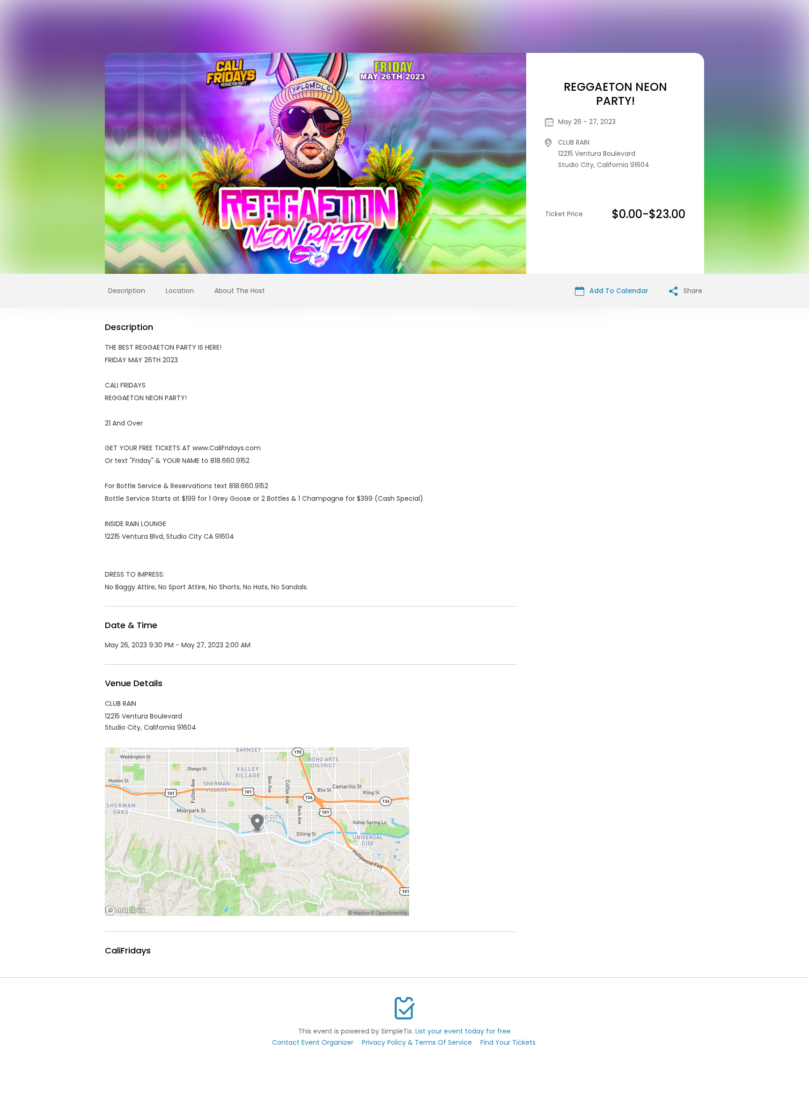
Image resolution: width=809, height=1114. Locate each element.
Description (126, 290)
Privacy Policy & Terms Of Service (417, 1042)
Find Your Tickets (508, 1042)
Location (180, 290)
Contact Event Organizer (312, 1042)
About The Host (239, 290)
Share (692, 290)
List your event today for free (463, 1031)
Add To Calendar (618, 290)
